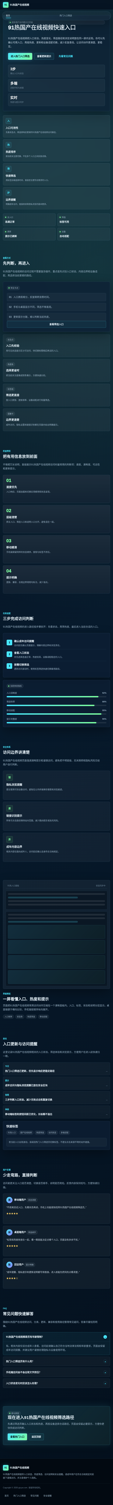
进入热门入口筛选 (20, 56)
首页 (8, 15)
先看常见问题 (66, 56)
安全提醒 (47, 1496)
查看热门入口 (17, 1437)
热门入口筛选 (66, 15)
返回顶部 (36, 1437)
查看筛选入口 (56, 324)
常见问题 (34, 1496)
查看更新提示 (44, 56)
